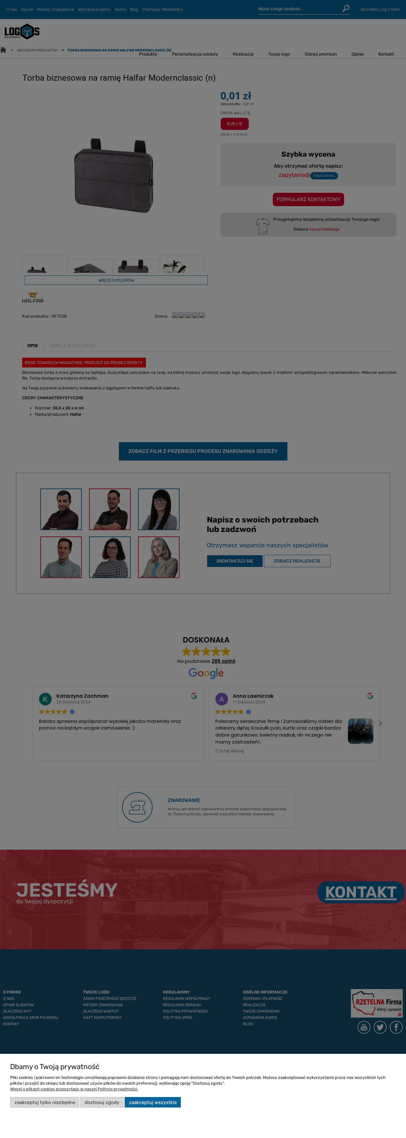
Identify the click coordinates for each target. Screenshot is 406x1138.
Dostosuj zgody (102, 1102)
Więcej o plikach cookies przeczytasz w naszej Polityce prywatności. (74, 1089)
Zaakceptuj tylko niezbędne (45, 1102)
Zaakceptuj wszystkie (153, 1102)
